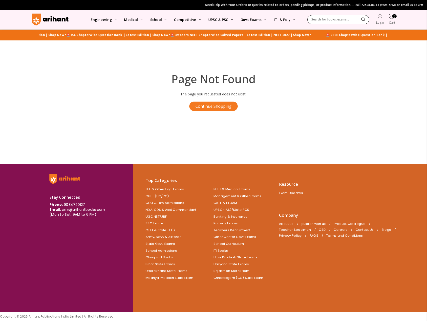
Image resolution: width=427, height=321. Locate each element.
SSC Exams (155, 223)
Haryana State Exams (231, 264)
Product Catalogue (350, 224)
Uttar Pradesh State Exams (235, 257)
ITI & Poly (282, 19)
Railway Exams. (226, 223)
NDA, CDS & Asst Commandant (171, 209)
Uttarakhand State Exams (166, 270)
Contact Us (365, 230)
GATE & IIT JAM (225, 202)
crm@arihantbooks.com (83, 209)
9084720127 (74, 204)
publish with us (313, 224)
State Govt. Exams (160, 243)
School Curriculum (229, 243)
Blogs (386, 230)
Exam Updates (291, 193)
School (156, 19)
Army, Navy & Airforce (164, 236)
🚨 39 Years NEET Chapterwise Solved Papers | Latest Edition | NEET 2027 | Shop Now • (234, 35)
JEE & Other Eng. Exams (165, 189)
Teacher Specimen (295, 230)
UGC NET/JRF (156, 216)
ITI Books (221, 250)
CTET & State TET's (160, 230)
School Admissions (161, 250)
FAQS (314, 235)
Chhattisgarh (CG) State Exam (238, 277)
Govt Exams (251, 19)
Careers (340, 230)
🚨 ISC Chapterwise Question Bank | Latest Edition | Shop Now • (112, 35)
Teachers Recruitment (232, 230)
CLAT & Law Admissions (165, 202)
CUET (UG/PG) (157, 196)
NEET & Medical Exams (232, 189)
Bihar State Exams (160, 264)
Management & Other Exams (237, 196)
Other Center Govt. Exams (235, 236)
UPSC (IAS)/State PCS (231, 209)
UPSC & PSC (218, 19)
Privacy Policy (290, 235)
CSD (322, 230)
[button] (392, 20)
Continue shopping (213, 106)
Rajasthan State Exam (232, 270)
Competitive (185, 19)
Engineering (101, 19)
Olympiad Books (159, 257)
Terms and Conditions (344, 235)
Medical (131, 19)
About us (286, 224)
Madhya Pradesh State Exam (169, 277)
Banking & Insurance (231, 216)
